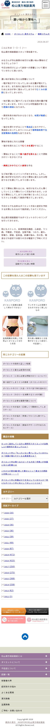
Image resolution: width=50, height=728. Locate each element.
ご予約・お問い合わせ (11, 710)
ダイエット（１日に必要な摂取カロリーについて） (25, 376)
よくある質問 (7, 692)
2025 (9, 518)
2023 (9, 530)
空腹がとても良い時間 (25, 263)
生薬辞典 (5, 704)
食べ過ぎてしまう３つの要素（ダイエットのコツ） (25, 382)
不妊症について (8, 668)
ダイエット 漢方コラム (24, 34)
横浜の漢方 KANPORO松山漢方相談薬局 (25, 722)
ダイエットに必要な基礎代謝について (19, 400)
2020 (9, 548)
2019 (9, 554)
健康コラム (43, 34)
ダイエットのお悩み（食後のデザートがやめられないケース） (24, 426)
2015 (9, 578)
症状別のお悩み (8, 686)
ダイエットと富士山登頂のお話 (16, 369)
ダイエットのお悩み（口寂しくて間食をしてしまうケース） (24, 408)
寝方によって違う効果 (25, 254)
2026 (9, 512)
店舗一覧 (5, 674)
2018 (9, 560)
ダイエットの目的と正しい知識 (16, 363)
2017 (9, 566)
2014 (9, 584)
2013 (9, 590)
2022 (9, 536)
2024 (9, 524)
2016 (9, 572)
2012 (8, 596)
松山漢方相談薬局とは (11, 656)
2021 (9, 542)
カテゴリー (6, 498)
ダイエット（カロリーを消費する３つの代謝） (23, 394)
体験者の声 (6, 680)
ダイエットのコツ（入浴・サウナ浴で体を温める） (25, 388)
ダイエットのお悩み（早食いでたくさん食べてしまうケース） (24, 417)
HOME (8, 34)
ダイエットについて (10, 662)
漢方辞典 (5, 698)
